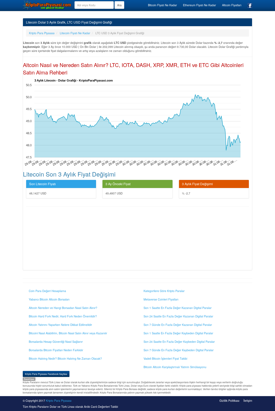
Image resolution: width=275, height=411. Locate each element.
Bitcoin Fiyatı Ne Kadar (162, 5)
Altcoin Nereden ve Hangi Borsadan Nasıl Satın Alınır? (63, 308)
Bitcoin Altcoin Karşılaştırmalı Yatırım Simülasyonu (175, 367)
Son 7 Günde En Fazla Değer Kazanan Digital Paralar (178, 325)
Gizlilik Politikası (229, 401)
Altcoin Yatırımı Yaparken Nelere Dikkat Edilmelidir (60, 325)
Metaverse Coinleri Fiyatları (161, 299)
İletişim (247, 401)
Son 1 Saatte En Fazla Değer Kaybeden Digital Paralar (178, 333)
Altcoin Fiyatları (231, 5)
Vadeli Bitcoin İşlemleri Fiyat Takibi (165, 358)
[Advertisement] (137, 239)
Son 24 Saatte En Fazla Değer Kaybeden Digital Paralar (179, 342)
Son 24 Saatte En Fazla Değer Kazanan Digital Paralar (178, 316)
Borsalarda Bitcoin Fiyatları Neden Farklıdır (56, 350)
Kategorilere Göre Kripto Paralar (164, 291)
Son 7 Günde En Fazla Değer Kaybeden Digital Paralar (179, 350)
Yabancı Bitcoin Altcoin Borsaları (49, 299)
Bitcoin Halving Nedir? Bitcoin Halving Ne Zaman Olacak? (65, 358)
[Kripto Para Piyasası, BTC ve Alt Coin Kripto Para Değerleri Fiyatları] (47, 5)
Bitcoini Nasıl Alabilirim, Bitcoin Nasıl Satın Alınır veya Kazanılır (68, 333)
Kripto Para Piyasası (58, 401)
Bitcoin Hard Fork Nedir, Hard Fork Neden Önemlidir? (63, 316)
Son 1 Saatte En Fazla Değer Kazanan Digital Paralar (178, 308)
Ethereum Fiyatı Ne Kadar (199, 5)
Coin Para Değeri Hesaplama (47, 291)
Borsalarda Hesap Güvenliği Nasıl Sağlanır (56, 342)
